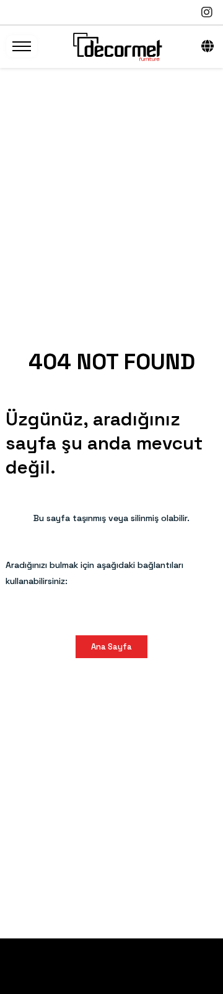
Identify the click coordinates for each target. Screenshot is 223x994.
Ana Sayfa (111, 646)
